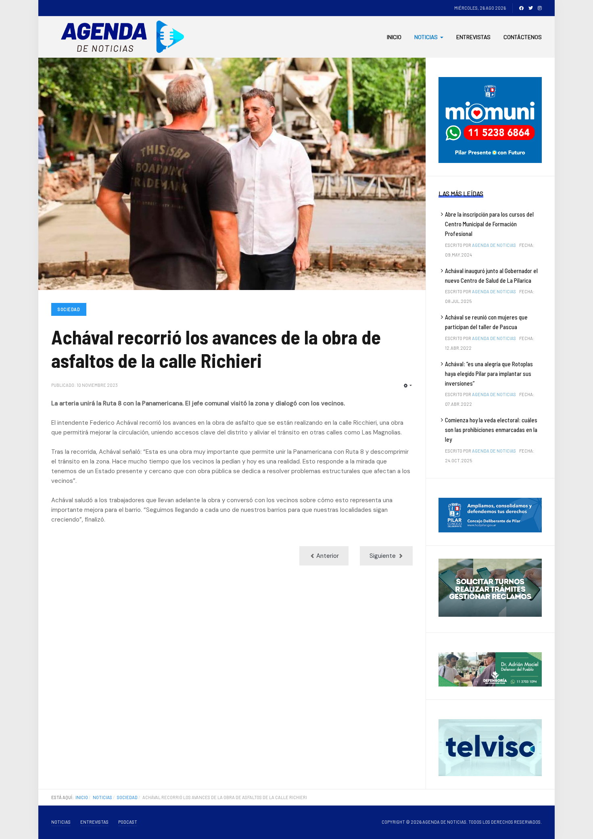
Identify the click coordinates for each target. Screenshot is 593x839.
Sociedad (69, 309)
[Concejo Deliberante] (490, 515)
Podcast (127, 821)
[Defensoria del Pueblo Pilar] (490, 669)
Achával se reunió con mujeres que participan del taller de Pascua (486, 321)
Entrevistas (473, 36)
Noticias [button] (426, 36)
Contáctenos (522, 36)
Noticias (61, 821)
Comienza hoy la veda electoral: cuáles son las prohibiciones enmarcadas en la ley (491, 429)
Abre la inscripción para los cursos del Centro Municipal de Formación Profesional (489, 224)
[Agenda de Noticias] (124, 37)
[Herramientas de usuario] (408, 386)
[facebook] (521, 7)
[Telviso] (490, 747)
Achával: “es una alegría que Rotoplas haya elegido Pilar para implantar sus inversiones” (489, 373)
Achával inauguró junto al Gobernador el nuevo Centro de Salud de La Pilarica (491, 275)
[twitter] (530, 7)
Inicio (394, 36)
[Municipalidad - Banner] (490, 119)
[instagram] (540, 7)
